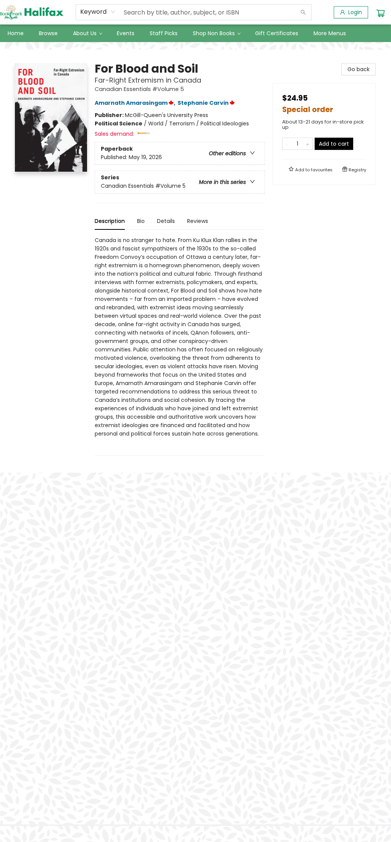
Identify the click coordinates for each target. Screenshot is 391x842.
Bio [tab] (141, 221)
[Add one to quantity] (307, 144)
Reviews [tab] (197, 221)
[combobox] (98, 12)
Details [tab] (166, 221)
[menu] (195, 33)
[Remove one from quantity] (287, 144)
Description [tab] (110, 221)
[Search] (303, 12)
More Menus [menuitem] (329, 33)
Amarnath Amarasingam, (135, 103)
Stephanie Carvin (203, 103)
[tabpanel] (180, 346)
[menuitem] (15, 33)
